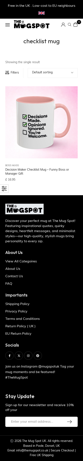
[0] (75, 24)
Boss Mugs (12, 165)
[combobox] (52, 73)
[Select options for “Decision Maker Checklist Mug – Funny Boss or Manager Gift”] (69, 108)
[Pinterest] (38, 355)
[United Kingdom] (41, 13)
